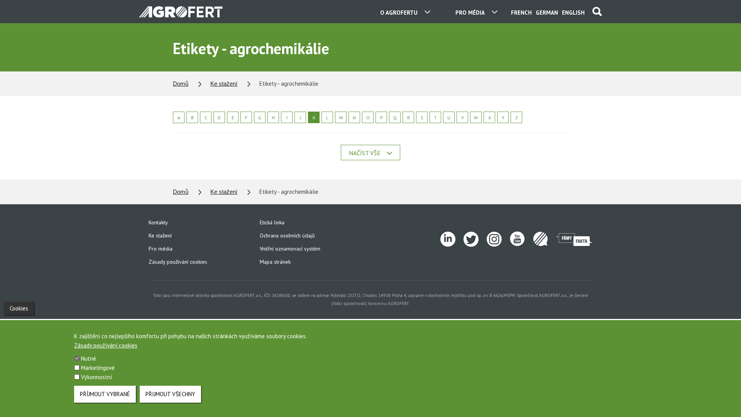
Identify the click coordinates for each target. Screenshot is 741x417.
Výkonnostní (96, 377)
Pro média (161, 248)
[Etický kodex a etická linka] (544, 239)
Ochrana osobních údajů (287, 235)
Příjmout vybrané (105, 394)
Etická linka (272, 222)
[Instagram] (498, 239)
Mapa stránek (275, 261)
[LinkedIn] (452, 239)
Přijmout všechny (170, 394)
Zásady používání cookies (178, 261)
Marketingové (98, 367)
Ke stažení (223, 83)
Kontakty (158, 222)
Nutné (88, 358)
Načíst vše (365, 153)
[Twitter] (475, 239)
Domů (180, 83)
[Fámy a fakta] (574, 239)
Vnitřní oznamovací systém (290, 248)
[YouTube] (521, 239)
